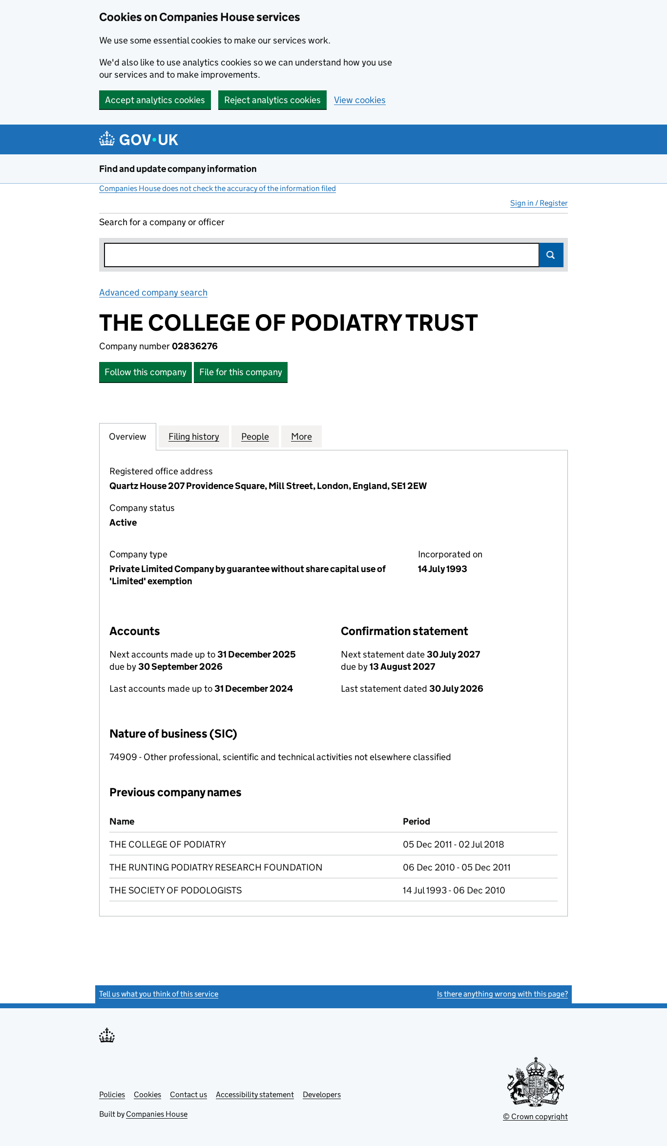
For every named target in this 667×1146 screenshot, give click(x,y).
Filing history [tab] (193, 436)
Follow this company (145, 372)
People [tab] (255, 436)
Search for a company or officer (162, 222)
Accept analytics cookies (155, 100)
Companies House (157, 1114)
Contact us (188, 1094)
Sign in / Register (539, 203)
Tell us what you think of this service (158, 993)
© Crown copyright (535, 1116)
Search (551, 255)
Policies (112, 1094)
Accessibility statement (255, 1094)
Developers (322, 1094)
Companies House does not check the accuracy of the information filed (217, 188)
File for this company (240, 372)
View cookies (360, 100)
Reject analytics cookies (272, 100)
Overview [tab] (127, 436)
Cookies (147, 1094)
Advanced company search (153, 292)
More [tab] (301, 436)
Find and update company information (178, 168)
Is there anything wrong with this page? (502, 993)
